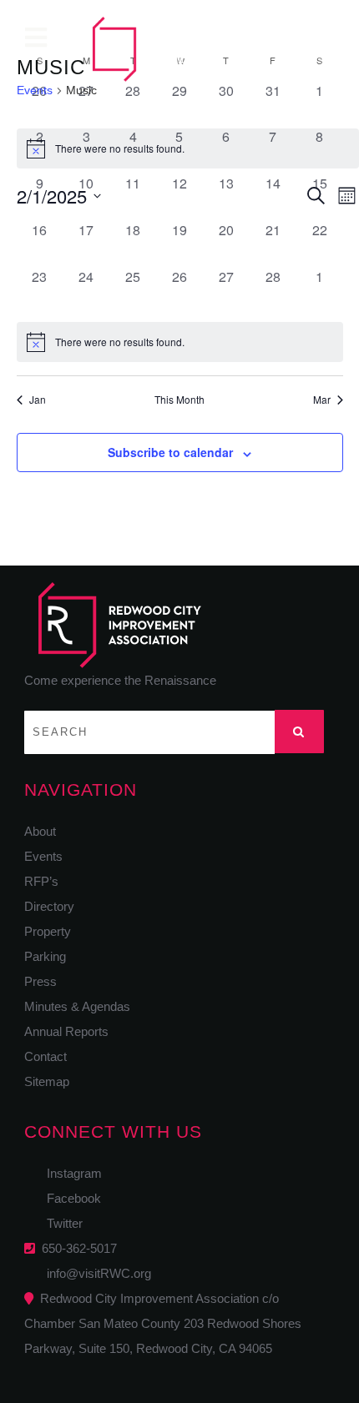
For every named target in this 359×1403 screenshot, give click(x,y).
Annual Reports (66, 1031)
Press (40, 981)
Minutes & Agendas (77, 1006)
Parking (45, 956)
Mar (322, 399)
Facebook (69, 1198)
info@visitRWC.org (95, 1273)
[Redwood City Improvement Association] (154, 49)
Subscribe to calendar (170, 452)
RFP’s (41, 881)
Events (35, 90)
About (40, 831)
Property (47, 931)
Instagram (69, 1173)
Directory (49, 906)
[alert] (180, 342)
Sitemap (46, 1081)
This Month (179, 399)
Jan (37, 399)
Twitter (60, 1223)
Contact (45, 1056)
